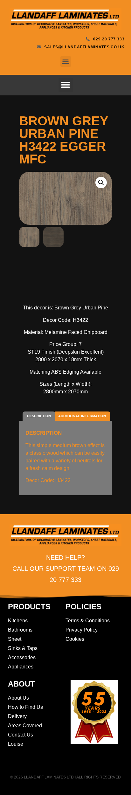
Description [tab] (39, 416)
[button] (65, 61)
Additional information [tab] (82, 416)
